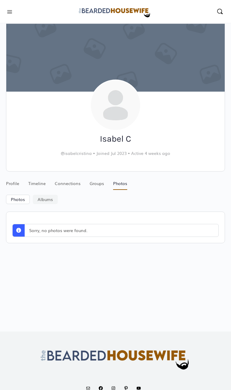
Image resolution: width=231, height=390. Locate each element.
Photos (18, 199)
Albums (45, 199)
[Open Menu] (9, 11)
